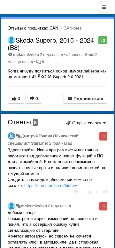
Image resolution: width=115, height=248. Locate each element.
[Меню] (104, 7)
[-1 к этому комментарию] (105, 192)
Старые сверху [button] (87, 123)
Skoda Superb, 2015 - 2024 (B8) (51, 43)
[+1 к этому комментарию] (90, 192)
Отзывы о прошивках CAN (33, 28)
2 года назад (60, 143)
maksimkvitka (26, 54)
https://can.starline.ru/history (50, 185)
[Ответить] (76, 192)
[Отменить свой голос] (97, 192)
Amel (89, 54)
